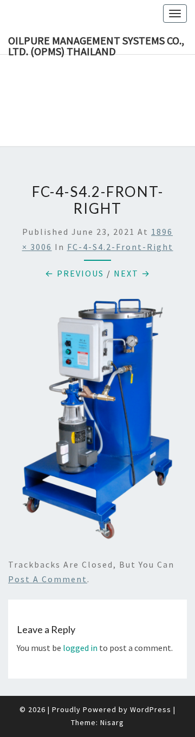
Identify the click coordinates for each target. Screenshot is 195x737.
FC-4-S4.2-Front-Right (120, 246)
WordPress (150, 709)
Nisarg (112, 722)
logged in (80, 647)
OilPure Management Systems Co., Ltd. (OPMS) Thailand (96, 44)
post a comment (47, 579)
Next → (132, 273)
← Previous (74, 273)
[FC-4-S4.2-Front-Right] (97, 422)
